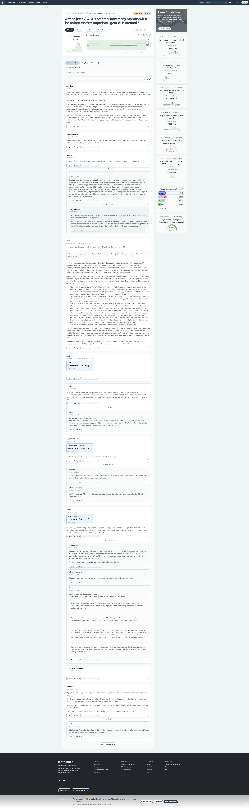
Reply (77, 126)
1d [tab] (138, 35)
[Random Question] (230, 2)
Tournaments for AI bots (101, 769)
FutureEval (97, 772)
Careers (149, 769)
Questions (97, 764)
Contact (149, 767)
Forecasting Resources (172, 764)
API (166, 769)
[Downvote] (70, 13)
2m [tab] (144, 35)
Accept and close (171, 801)
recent (77, 68)
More (43, 2)
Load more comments (108, 744)
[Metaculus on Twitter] (59, 781)
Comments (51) (72, 63)
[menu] (148, 126)
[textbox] (108, 107)
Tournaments (98, 767)
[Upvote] (66, 13)
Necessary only (146, 801)
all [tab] (147, 35)
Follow (81, 30)
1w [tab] (141, 35)
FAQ (148, 772)
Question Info (103, 63)
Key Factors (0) (87, 63)
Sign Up (244, 2)
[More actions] (149, 29)
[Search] (226, 2)
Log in (238, 2)
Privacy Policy (106, 804)
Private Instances (126, 767)
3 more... (147, 13)
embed (100, 30)
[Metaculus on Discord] (64, 780)
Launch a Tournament (128, 764)
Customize (158, 801)
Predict (70, 30)
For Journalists (169, 767)
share (90, 30)
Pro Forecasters (126, 769)
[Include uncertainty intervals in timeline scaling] (150, 35)
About (149, 764)
